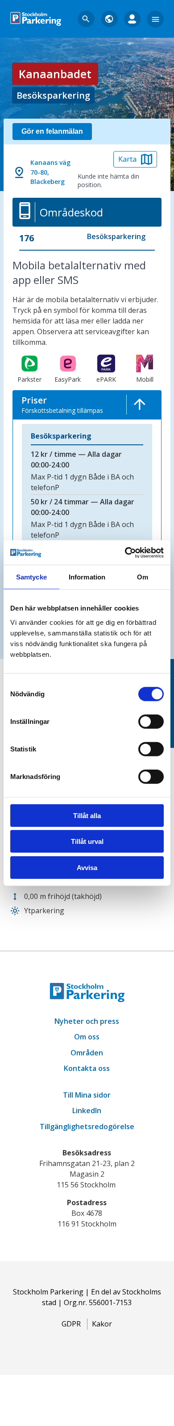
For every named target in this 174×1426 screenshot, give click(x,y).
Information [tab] (87, 577)
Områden (86, 1053)
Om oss (86, 1037)
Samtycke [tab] (31, 577)
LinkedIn (86, 1110)
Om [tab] (142, 577)
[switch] (151, 722)
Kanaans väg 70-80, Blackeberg (50, 172)
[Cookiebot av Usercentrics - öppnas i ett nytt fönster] (125, 552)
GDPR (71, 1324)
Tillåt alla (87, 815)
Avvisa (87, 867)
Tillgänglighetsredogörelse (87, 1126)
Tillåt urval (87, 841)
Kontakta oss (87, 1068)
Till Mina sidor (87, 1095)
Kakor (102, 1324)
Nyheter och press (86, 1021)
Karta (127, 159)
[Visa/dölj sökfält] (86, 19)
